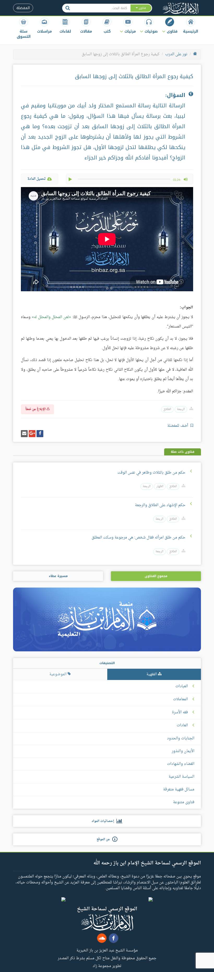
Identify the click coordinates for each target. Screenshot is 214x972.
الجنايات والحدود (180, 738)
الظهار (159, 486)
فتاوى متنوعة (183, 802)
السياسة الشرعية (181, 776)
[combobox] (101, 8)
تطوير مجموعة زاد (107, 966)
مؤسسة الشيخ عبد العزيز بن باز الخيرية (107, 950)
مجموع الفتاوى (156, 576)
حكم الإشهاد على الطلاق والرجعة (160, 505)
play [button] (70, 179)
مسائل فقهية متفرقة (178, 789)
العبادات (181, 686)
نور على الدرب (176, 54)
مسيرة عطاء (58, 576)
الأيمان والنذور (183, 751)
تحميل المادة (36, 179)
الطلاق (167, 409)
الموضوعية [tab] (58, 674)
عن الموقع (104, 839)
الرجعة (181, 409)
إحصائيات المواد (104, 821)
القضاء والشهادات (180, 763)
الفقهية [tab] (152, 674)
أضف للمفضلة (178, 425)
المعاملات (180, 699)
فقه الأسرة (180, 712)
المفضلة (23, 7)
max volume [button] (185, 179)
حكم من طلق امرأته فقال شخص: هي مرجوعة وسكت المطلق (138, 537)
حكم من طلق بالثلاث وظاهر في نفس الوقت (151, 472)
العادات (182, 725)
